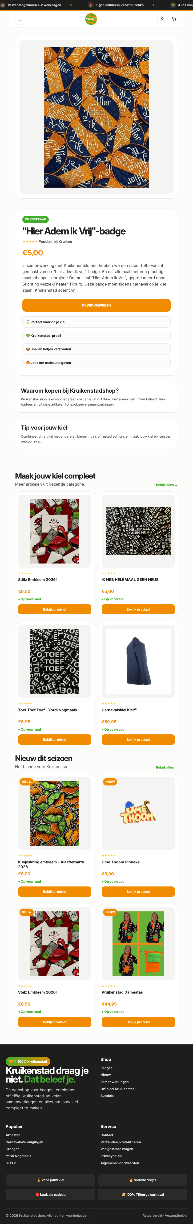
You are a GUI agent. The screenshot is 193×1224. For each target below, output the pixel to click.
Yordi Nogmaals (18, 1156)
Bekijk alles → (167, 485)
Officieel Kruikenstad (118, 1089)
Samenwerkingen (115, 1082)
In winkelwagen (96, 305)
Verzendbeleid (176, 1215)
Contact (107, 1135)
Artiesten (13, 1135)
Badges (107, 1068)
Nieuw (106, 1075)
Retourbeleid (152, 1215)
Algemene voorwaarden (120, 1163)
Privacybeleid (111, 1156)
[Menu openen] (19, 19)
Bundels (107, 1096)
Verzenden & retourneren (121, 1142)
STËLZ (11, 1163)
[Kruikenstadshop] (91, 19)
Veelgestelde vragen (117, 1149)
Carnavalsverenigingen (24, 1142)
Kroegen (13, 1149)
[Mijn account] (162, 19)
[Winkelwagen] (174, 19)
